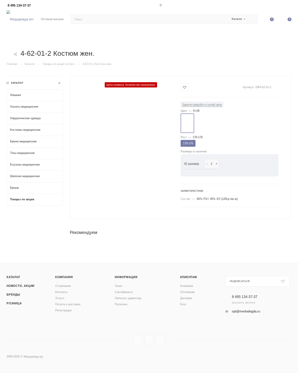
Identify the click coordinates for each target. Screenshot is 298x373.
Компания (64, 277)
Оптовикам (187, 292)
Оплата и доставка (67, 304)
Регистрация (63, 310)
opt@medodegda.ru (246, 311)
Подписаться (240, 281)
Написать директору (128, 298)
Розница (14, 303)
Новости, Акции (20, 286)
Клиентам (188, 277)
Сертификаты (124, 292)
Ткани (118, 286)
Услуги (59, 298)
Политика (121, 304)
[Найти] (252, 19)
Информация (126, 277)
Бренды (13, 294)
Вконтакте (138, 339)
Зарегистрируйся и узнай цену (202, 104)
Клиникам (186, 286)
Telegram (149, 339)
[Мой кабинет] (289, 6)
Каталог (14, 277)
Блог (183, 304)
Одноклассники (160, 339)
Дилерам (186, 298)
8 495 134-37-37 (19, 5)
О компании (63, 286)
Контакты (61, 292)
